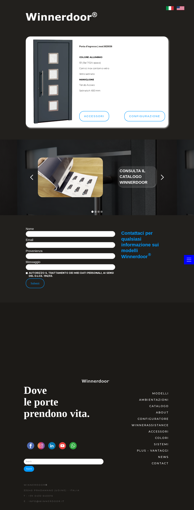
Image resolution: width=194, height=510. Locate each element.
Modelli (160, 393)
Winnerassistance (150, 425)
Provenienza (34, 250)
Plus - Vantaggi (153, 450)
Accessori (159, 431)
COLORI (162, 437)
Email (29, 239)
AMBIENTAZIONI (154, 399)
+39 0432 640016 (40, 495)
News (163, 457)
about (162, 412)
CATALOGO (159, 406)
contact (160, 463)
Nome (30, 228)
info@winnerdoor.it (46, 501)
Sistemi (161, 444)
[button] (32, 177)
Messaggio (33, 261)
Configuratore (153, 418)
